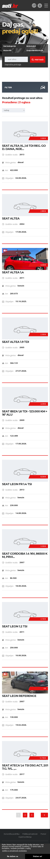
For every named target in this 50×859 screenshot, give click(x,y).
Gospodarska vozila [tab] (34, 50)
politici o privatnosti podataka (14, 851)
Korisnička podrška (11, 834)
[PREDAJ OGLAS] (34, 5)
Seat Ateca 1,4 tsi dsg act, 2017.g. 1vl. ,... (25, 767)
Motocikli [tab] (7, 50)
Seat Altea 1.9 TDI (15, 342)
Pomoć (43, 834)
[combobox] (14, 110)
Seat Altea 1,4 (13, 272)
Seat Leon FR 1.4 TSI (17, 484)
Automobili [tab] (31, 46)
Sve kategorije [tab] (9, 46)
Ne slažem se (12, 856)
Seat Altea (10, 218)
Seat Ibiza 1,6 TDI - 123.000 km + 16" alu (24, 413)
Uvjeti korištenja (25, 837)
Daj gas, (20, 28)
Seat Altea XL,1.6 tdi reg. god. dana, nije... (24, 147)
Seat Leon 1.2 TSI (14, 626)
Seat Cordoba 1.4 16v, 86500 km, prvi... (24, 555)
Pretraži (39, 60)
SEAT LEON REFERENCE (19, 696)
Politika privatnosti (30, 834)
